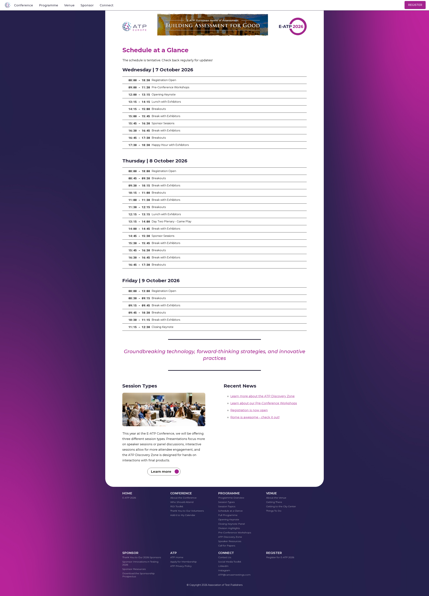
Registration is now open (249, 410)
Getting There (274, 502)
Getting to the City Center (281, 506)
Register (415, 5)
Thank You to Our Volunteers (187, 510)
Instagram (224, 570)
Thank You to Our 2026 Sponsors (141, 557)
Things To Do (273, 510)
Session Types (226, 502)
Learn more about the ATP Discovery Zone (262, 396)
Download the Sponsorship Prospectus (138, 575)
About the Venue (276, 497)
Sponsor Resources (134, 569)
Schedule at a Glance (230, 510)
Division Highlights (229, 528)
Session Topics (226, 506)
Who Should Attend (181, 502)
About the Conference (183, 497)
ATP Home (176, 557)
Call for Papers (226, 545)
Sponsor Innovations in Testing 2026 (140, 563)
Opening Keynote (228, 519)
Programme (48, 5)
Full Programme (227, 515)
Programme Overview (231, 497)
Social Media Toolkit (229, 561)
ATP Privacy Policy (181, 566)
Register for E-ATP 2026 (280, 557)
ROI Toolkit (176, 506)
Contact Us (224, 557)
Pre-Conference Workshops (234, 532)
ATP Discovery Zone (230, 536)
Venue (69, 5)
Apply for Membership (183, 561)
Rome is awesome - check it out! (255, 417)
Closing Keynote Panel (231, 523)
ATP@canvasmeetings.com (234, 574)
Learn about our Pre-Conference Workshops (263, 403)
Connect (106, 5)
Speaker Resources (229, 541)
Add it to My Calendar (182, 515)
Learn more (161, 472)
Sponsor (87, 5)
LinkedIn (223, 566)
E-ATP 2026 (129, 497)
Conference (23, 5)
